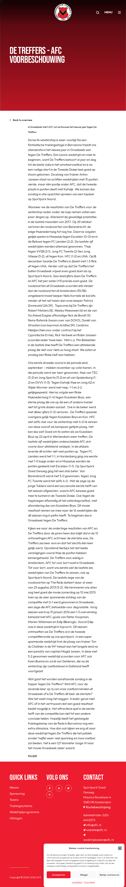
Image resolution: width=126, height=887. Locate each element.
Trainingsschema (21, 806)
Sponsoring (17, 793)
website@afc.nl (96, 830)
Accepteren (58, 874)
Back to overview (22, 120)
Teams (14, 800)
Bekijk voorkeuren (109, 874)
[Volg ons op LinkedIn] (59, 788)
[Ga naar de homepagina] (63, 12)
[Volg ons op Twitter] (68, 788)
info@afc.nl (93, 825)
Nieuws (14, 787)
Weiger (84, 874)
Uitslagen (16, 818)
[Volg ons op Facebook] (49, 788)
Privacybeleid (89, 882)
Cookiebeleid (77, 882)
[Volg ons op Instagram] (49, 794)
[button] (119, 848)
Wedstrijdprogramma (24, 812)
